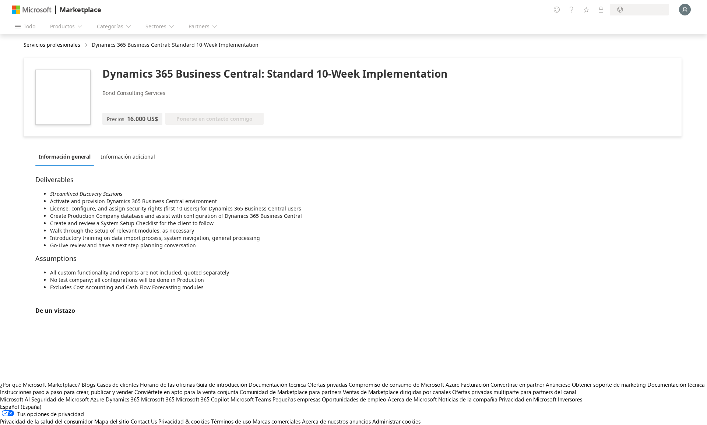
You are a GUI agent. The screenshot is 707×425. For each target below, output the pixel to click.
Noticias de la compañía (467, 399)
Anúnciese (558, 384)
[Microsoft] (32, 10)
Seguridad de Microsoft (60, 399)
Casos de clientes (117, 384)
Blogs (88, 384)
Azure (97, 399)
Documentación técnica (277, 384)
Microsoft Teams (251, 399)
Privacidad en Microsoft (527, 399)
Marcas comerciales (276, 421)
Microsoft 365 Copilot (202, 399)
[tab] (66, 156)
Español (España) (21, 406)
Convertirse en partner (517, 384)
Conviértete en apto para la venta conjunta (186, 392)
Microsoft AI (15, 399)
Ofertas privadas (327, 384)
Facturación (475, 384)
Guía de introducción (221, 384)
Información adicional (128, 156)
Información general (65, 156)
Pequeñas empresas (296, 399)
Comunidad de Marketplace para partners (290, 392)
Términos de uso (231, 421)
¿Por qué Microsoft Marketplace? (40, 384)
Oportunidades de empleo (354, 399)
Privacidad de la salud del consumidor (46, 421)
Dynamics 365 (123, 399)
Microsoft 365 (158, 399)
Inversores (570, 399)
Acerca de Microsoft (412, 399)
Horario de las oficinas (167, 384)
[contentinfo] (86, 45)
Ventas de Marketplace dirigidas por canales (397, 392)
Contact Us (144, 421)
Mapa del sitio (111, 421)
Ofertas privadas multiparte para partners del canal (514, 392)
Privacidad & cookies (184, 421)
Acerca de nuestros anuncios (336, 421)
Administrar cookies (396, 421)
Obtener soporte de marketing (609, 384)
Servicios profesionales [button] (52, 44)
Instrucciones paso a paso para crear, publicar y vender (66, 392)
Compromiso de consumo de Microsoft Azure (405, 384)
